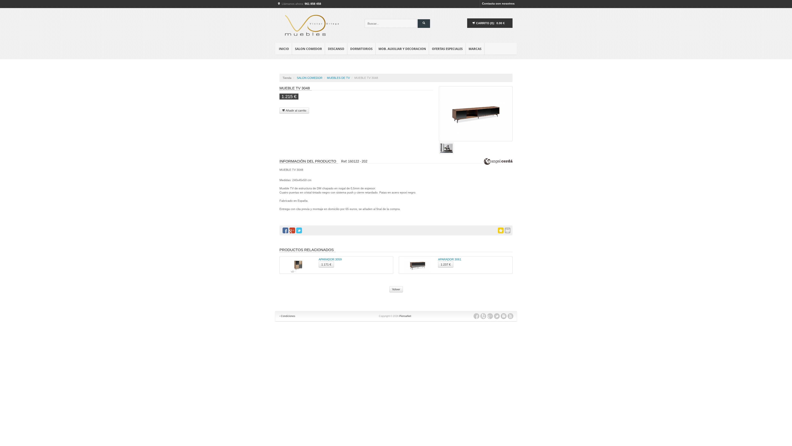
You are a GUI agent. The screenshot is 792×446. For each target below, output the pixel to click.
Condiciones (288, 316)
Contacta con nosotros (498, 3)
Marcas (475, 49)
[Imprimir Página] (507, 230)
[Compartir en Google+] (292, 230)
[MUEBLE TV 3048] (476, 113)
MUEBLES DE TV (338, 77)
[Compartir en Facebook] (285, 230)
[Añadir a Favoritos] (501, 230)
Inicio (284, 49)
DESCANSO (336, 49)
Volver (396, 289)
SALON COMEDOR (308, 49)
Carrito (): (490, 23)
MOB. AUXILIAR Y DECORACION (402, 49)
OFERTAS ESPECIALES (447, 49)
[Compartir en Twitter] (299, 230)
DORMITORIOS (361, 49)
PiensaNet (405, 316)
